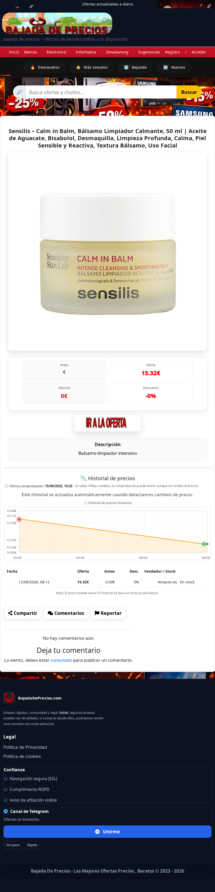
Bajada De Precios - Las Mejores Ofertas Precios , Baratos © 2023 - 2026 (107, 871)
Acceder (199, 52)
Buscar (189, 92)
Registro (172, 52)
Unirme (111, 832)
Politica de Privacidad (25, 747)
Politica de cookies (22, 756)
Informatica (86, 52)
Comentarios (68, 613)
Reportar (110, 613)
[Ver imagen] (107, 251)
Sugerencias (149, 52)
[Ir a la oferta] (107, 423)
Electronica (56, 52)
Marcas (30, 52)
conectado (61, 660)
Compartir (24, 613)
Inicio (14, 52)
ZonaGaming (117, 52)
